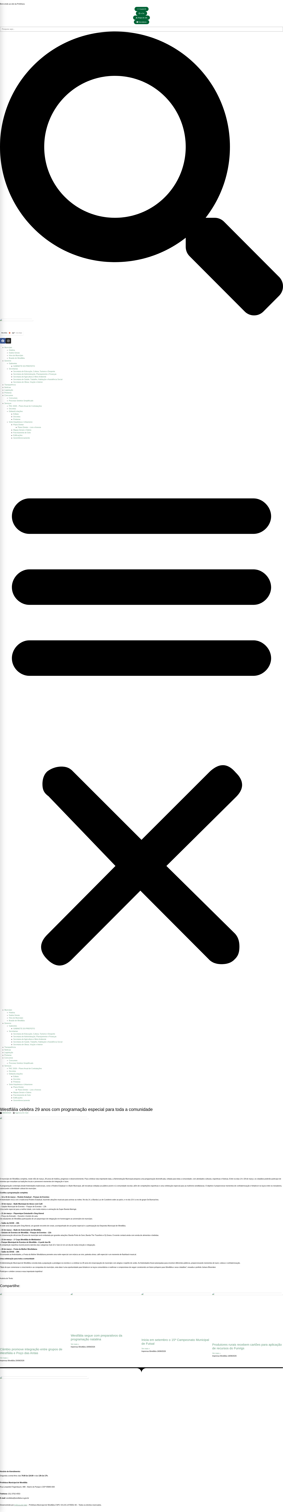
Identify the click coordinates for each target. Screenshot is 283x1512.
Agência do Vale (20, 1505)
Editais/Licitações (16, 411)
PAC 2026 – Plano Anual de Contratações (25, 406)
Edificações (17, 435)
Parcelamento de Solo (22, 433)
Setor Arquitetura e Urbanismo (21, 422)
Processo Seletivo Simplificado (21, 401)
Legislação (8, 390)
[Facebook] (3, 341)
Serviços (7, 403)
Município (8, 347)
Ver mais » (4, 1358)
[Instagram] (8, 341)
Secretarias (13, 369)
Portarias (7, 393)
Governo (7, 361)
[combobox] (141, 29)
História (12, 350)
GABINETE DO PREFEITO (24, 366)
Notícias (7, 387)
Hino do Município (16, 355)
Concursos (8, 395)
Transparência (10, 385)
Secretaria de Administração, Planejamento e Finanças (34, 374)
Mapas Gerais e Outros (22, 430)
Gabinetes (13, 363)
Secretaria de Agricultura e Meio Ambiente (29, 377)
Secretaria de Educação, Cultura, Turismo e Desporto (34, 371)
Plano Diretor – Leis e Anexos (29, 427)
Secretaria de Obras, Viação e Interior (28, 382)
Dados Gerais (14, 353)
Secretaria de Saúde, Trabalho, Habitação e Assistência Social (37, 379)
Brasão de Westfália (17, 358)
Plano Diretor (18, 425)
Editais (16, 414)
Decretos (12, 409)
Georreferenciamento (21, 438)
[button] (141, 724)
